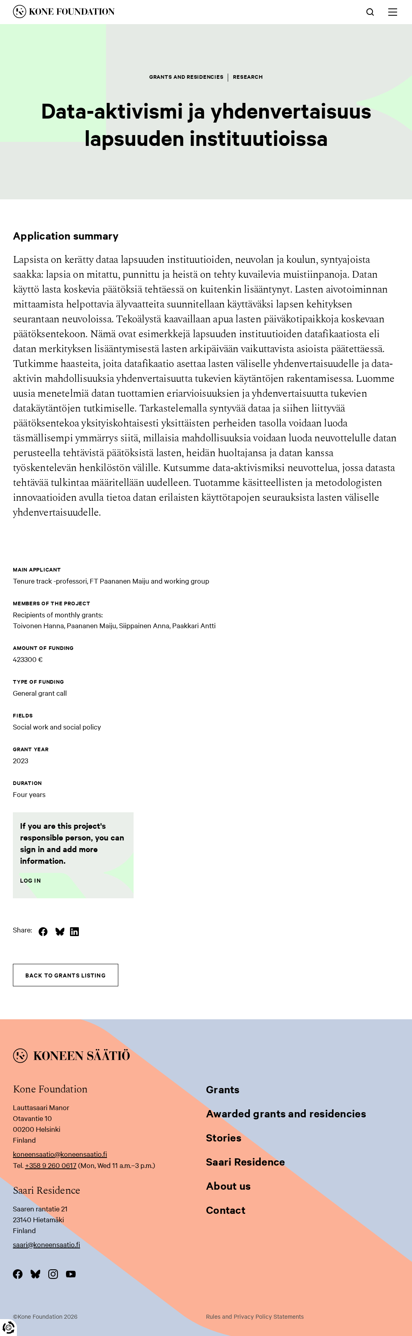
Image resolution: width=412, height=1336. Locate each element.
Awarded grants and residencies (286, 1113)
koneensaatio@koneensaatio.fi (60, 1153)
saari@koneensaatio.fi (46, 1244)
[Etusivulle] (126, 13)
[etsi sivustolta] (370, 11)
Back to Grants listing (65, 975)
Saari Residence (245, 1161)
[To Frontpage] (206, 1057)
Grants (223, 1089)
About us (228, 1185)
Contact (225, 1210)
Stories (223, 1137)
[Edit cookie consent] (8, 1327)
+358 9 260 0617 (50, 1165)
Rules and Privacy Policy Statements (255, 1316)
